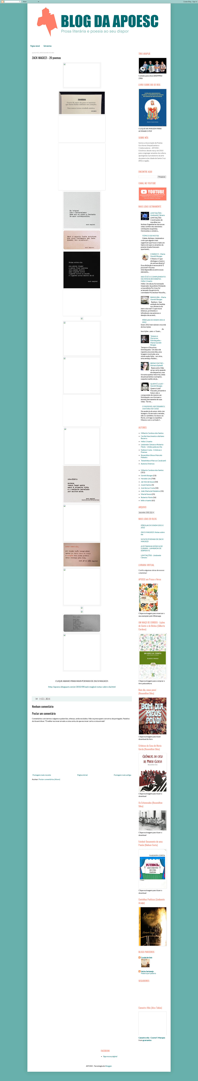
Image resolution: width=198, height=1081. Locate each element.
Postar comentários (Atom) (49, 779)
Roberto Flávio (147, 497)
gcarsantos (147, 1040)
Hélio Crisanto (146, 441)
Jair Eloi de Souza (147, 482)
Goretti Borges (147, 475)
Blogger (108, 1066)
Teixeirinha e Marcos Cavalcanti (153, 460)
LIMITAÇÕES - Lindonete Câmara (157, 214)
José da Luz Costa (148, 488)
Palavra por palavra (148, 973)
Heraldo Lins (146, 478)
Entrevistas (48, 46)
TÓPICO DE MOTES (150, 236)
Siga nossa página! (110, 1056)
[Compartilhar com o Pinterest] (49, 699)
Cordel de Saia (146, 957)
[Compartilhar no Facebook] (47, 699)
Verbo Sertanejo (147, 971)
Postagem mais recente (42, 775)
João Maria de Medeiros (150, 491)
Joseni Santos (146, 485)
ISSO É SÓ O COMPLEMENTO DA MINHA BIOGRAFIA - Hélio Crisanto (153, 279)
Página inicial (35, 46)
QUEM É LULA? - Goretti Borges (157, 385)
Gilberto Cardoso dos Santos (152, 433)
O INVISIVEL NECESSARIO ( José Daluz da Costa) (153, 407)
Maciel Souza (146, 494)
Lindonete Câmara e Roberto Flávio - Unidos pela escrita (152, 445)
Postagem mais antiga (122, 775)
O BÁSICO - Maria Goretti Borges (157, 255)
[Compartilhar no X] (45, 699)
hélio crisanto (146, 500)
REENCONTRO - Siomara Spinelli (157, 364)
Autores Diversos (147, 464)
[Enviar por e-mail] (40, 699)
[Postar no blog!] (42, 699)
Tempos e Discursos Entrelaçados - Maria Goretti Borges (156, 340)
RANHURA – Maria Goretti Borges (158, 298)
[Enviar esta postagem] (36, 699)
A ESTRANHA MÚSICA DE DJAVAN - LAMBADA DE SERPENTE (152, 548)
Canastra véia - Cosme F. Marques (152, 1038)
